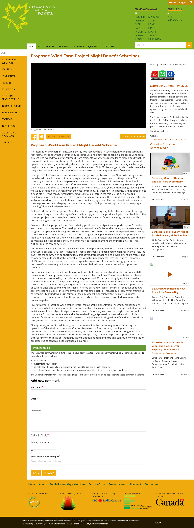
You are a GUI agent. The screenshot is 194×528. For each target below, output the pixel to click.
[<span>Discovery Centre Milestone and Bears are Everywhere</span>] (170, 163)
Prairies (63, 46)
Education (8, 89)
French (139, 20)
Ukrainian (154, 39)
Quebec (93, 46)
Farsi (138, 28)
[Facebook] (33, 136)
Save (36, 472)
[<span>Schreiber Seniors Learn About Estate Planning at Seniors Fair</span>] (170, 217)
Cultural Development (10, 97)
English (140, 16)
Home (172, 2)
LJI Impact (135, 484)
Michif (152, 31)
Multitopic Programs (8, 134)
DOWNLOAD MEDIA (58, 136)
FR (191, 2)
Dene (151, 24)
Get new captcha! (32, 451)
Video (171, 16)
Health (6, 82)
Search (191, 45)
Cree (138, 24)
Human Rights (10, 112)
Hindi (151, 28)
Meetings (7, 142)
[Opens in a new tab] (42, 501)
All (136, 13)
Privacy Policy (44, 524)
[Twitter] (41, 136)
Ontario (78, 46)
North (49, 46)
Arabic (152, 20)
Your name (36, 387)
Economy (7, 119)
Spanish (153, 35)
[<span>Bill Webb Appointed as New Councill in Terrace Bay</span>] (170, 274)
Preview (49, 472)
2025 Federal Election (9, 61)
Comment (36, 410)
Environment (10, 76)
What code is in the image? (45, 456)
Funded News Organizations (67, 484)
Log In (183, 2)
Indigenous (8, 125)
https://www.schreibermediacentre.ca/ (168, 139)
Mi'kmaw (153, 16)
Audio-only (174, 20)
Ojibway (140, 35)
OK (157, 522)
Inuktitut (141, 31)
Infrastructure (11, 105)
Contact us (151, 484)
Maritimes (109, 46)
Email (33, 398)
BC (39, 46)
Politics (6, 69)
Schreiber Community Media (169, 85)
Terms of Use (96, 484)
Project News (117, 484)
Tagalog (140, 39)
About (43, 484)
